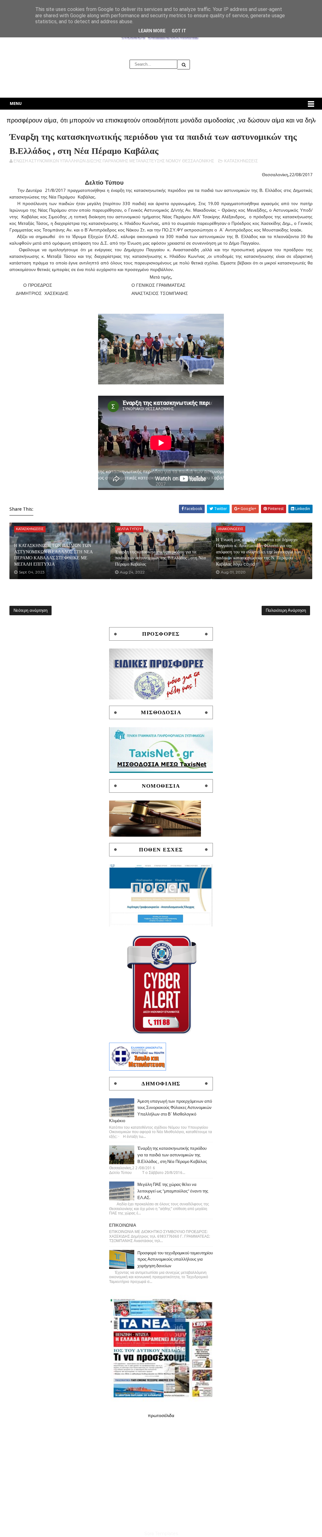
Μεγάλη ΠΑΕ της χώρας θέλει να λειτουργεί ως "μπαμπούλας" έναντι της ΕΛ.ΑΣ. (172, 1191)
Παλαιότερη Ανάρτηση (286, 610)
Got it (179, 30)
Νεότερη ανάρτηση (30, 610)
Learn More (151, 30)
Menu (16, 103)
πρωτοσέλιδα (161, 1415)
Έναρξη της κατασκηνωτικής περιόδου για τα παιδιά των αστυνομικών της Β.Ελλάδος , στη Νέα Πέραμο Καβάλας (160, 558)
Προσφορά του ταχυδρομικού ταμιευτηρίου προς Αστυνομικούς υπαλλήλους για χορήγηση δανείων (175, 1259)
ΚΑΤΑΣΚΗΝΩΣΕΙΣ (241, 161)
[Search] (183, 64)
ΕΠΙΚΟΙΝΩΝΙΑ (122, 1225)
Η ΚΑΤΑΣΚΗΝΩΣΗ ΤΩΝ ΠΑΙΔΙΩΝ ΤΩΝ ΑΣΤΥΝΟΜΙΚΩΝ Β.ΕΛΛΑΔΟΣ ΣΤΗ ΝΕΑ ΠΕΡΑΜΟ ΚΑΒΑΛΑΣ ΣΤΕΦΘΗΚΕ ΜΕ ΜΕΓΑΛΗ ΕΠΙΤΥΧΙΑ (53, 555)
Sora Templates (161, 1533)
